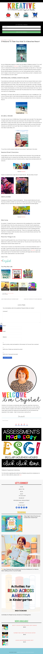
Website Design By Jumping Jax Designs (25, 652)
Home (21, 486)
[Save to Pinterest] (1, 331)
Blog (21, 491)
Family (7, 293)
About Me (21, 489)
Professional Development (21, 500)
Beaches (23, 171)
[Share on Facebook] (1, 326)
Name (4, 325)
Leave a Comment (5, 294)
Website (5, 337)
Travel (12, 293)
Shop (21, 493)
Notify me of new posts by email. (10, 354)
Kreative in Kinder (21, 7)
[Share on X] (1, 328)
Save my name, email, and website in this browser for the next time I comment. (21, 344)
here (20, 474)
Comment (5, 311)
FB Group (21, 498)
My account (22, 495)
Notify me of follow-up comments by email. (13, 349)
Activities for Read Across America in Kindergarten (16, 614)
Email (4, 331)
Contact (21, 502)
